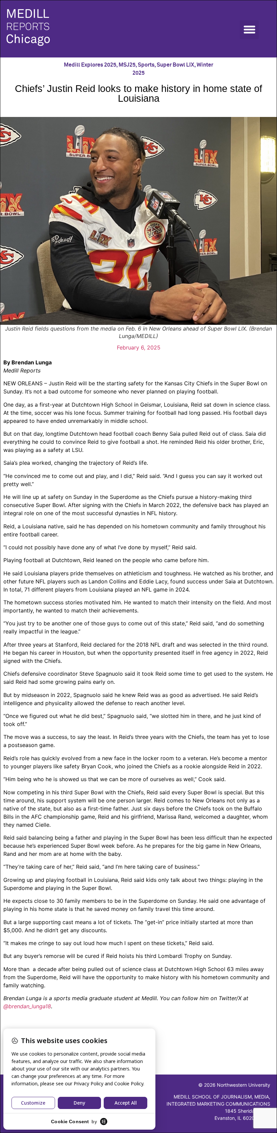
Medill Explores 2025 (90, 65)
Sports (146, 65)
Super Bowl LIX (175, 65)
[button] (249, 29)
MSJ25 (127, 65)
